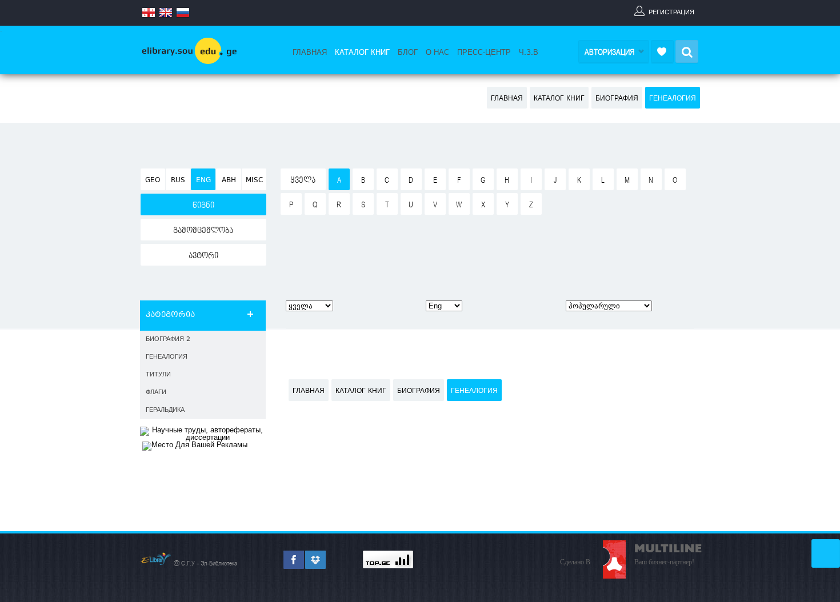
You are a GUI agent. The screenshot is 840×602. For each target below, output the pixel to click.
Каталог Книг (362, 53)
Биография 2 (168, 339)
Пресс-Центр (484, 53)
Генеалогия (672, 99)
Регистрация (671, 12)
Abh (229, 180)
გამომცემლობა (203, 230)
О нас (437, 53)
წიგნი (203, 205)
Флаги (156, 393)
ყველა (302, 180)
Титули (158, 375)
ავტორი (203, 255)
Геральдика (165, 410)
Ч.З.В (528, 53)
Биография (616, 99)
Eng (203, 180)
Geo (152, 180)
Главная (310, 53)
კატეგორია (170, 315)
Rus (178, 180)
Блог (408, 53)
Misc (254, 180)
